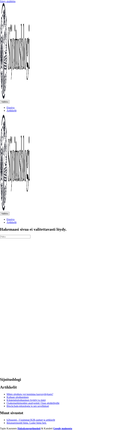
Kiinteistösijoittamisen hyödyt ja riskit (26, 400)
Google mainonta (62, 428)
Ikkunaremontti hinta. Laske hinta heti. (27, 422)
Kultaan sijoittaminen (18, 397)
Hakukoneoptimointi (28, 428)
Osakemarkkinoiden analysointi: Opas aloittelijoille (33, 403)
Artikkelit (11, 110)
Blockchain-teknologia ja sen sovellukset (28, 406)
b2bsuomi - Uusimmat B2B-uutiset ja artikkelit (31, 419)
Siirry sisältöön (7, 1)
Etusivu (10, 107)
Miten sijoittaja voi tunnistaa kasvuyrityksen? (30, 394)
